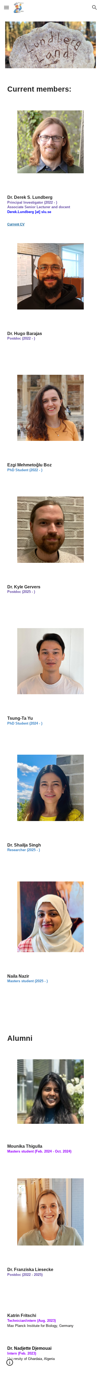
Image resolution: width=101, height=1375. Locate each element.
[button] (6, 7)
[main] (50, 89)
